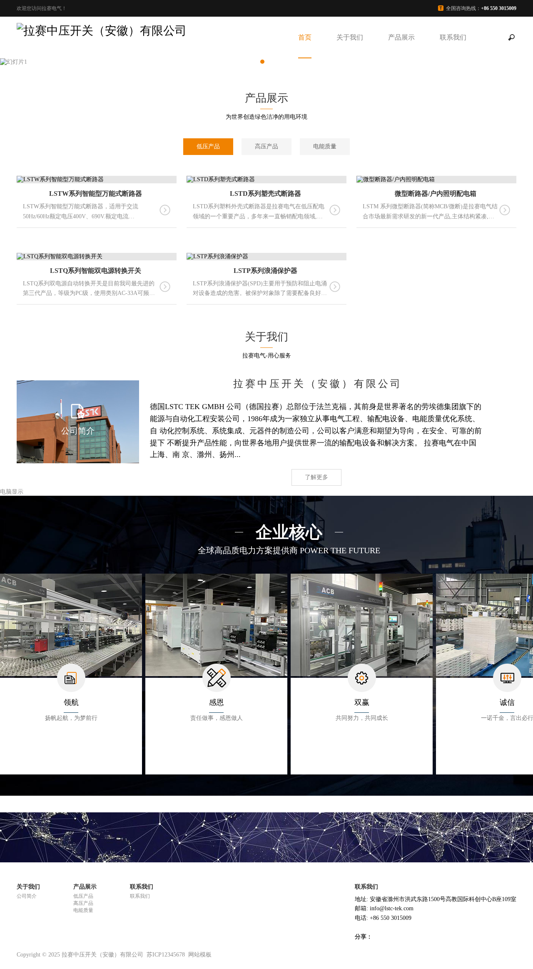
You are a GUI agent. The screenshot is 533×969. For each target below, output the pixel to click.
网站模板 (200, 955)
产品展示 (401, 37)
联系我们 (453, 37)
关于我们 (349, 37)
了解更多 (316, 477)
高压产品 (266, 146)
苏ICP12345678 (166, 955)
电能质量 (324, 146)
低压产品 (208, 146)
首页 (304, 37)
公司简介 (27, 896)
